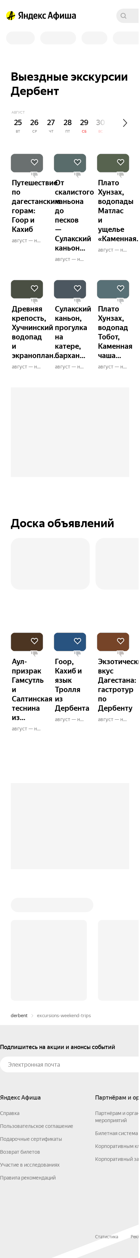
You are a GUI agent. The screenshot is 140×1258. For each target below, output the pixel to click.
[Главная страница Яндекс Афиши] (10, 15)
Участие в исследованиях (30, 1165)
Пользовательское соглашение (36, 1126)
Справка (9, 1113)
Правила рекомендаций (28, 1178)
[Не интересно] (34, 175)
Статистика (106, 1236)
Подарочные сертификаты (31, 1139)
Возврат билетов (20, 1152)
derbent (19, 1015)
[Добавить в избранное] (34, 162)
